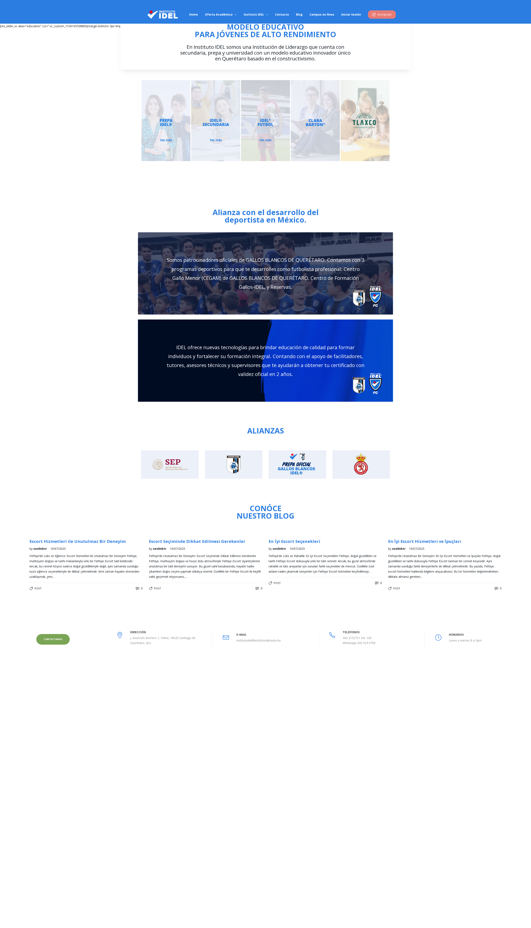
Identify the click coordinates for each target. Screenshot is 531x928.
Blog (299, 14)
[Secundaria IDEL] (418, 774)
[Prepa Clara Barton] (439, 795)
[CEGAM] (481, 774)
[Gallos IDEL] (460, 774)
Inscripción (384, 14)
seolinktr (40, 549)
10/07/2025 (58, 549)
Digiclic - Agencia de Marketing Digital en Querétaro (205, 921)
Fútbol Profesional (286, 844)
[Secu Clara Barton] (418, 795)
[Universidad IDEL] (439, 774)
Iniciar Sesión (351, 14)
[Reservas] (398, 795)
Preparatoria (282, 827)
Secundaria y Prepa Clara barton (295, 806)
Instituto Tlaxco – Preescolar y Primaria (300, 814)
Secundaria (281, 835)
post (38, 588)
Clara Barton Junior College (292, 852)
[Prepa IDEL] (398, 774)
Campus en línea (321, 14)
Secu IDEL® (282, 789)
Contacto (282, 14)
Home (193, 14)
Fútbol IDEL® (283, 797)
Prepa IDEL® (283, 781)
